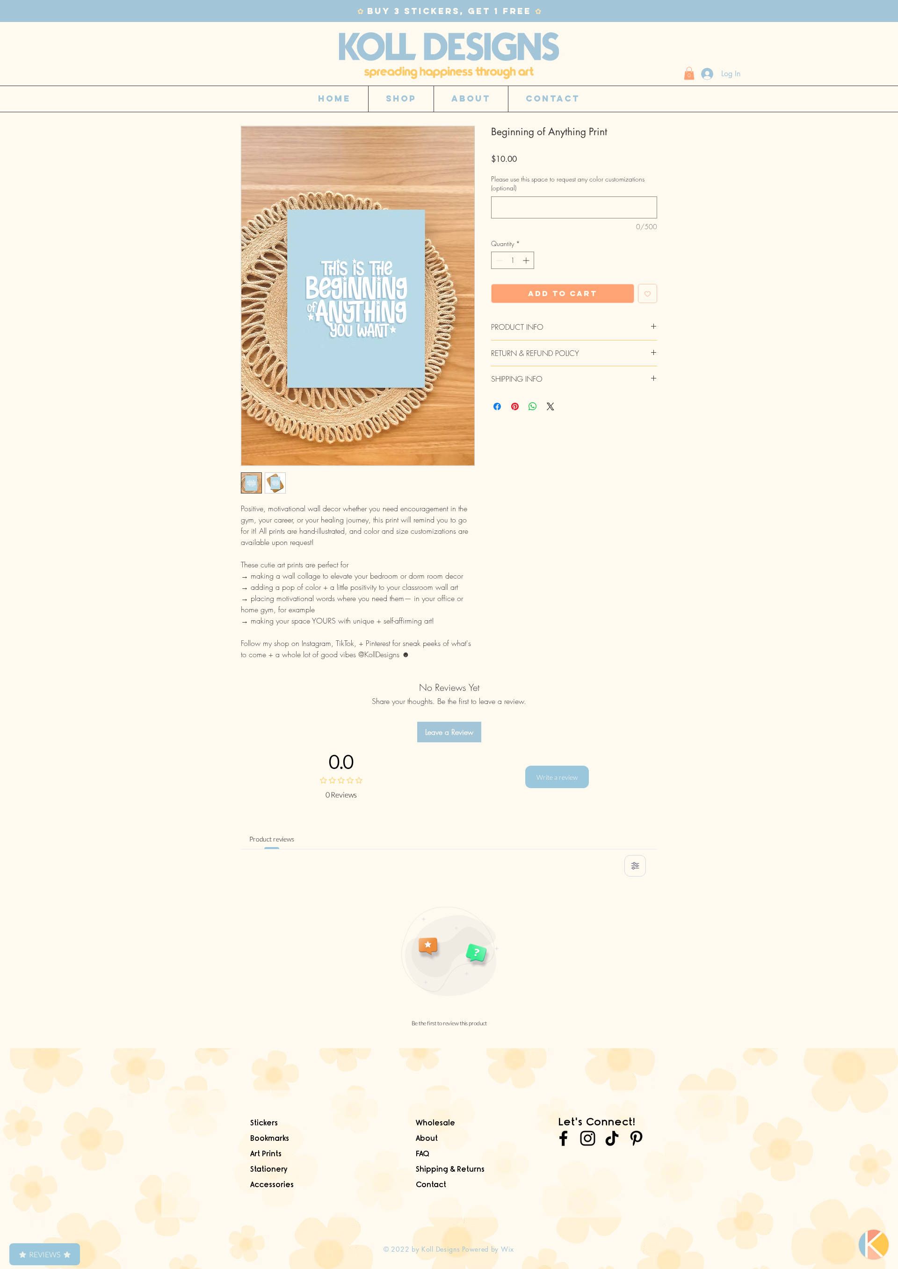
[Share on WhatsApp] (532, 406)
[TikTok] (612, 1138)
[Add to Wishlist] (647, 293)
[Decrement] (498, 260)
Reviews (44, 1254)
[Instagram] (588, 1138)
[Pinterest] (636, 1138)
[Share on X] (550, 406)
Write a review (557, 777)
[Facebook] (563, 1138)
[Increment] (527, 260)
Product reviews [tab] (271, 839)
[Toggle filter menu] (635, 866)
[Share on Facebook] (497, 406)
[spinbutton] (512, 260)
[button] (689, 73)
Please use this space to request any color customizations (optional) (568, 183)
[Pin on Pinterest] (515, 406)
